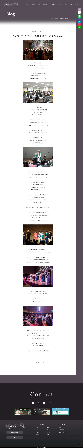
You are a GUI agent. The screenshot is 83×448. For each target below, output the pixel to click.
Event (47, 434)
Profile (47, 427)
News (37, 434)
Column (48, 432)
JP (79, 9)
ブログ (56, 18)
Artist (37, 429)
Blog (37, 437)
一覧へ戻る (37, 362)
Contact (47, 437)
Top (37, 427)
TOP (52, 18)
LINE (15, 437)
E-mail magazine (14, 432)
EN (79, 12)
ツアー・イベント (41, 31)
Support (37, 432)
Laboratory (48, 429)
